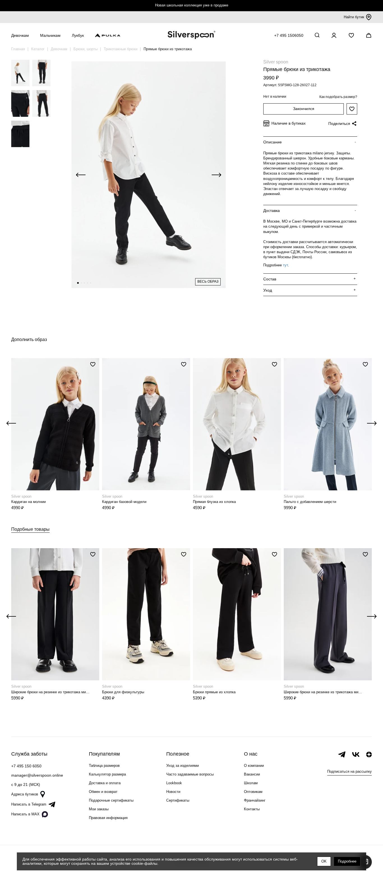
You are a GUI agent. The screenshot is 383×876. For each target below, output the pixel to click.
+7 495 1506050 (288, 35)
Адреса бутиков (24, 794)
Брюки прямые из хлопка (214, 692)
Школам (251, 783)
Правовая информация (108, 818)
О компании (254, 765)
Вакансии (252, 774)
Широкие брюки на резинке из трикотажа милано (51, 692)
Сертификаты (177, 800)
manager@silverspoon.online (37, 775)
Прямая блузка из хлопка (214, 502)
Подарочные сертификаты (111, 800)
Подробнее (347, 861)
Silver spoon (275, 62)
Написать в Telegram (28, 804)
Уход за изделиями (182, 765)
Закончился (303, 108)
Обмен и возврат (103, 792)
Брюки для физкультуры (123, 692)
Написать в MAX (25, 814)
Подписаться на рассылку (349, 771)
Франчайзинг (255, 800)
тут (285, 265)
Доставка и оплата (105, 783)
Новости (173, 792)
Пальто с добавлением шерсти (310, 502)
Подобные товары (30, 529)
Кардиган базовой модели (124, 502)
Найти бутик (354, 17)
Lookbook (174, 783)
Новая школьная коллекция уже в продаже (191, 5)
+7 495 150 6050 (26, 766)
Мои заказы (99, 809)
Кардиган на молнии (28, 502)
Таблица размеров (104, 765)
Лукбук (78, 35)
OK (324, 861)
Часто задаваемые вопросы (190, 774)
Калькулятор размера (107, 774)
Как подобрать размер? (338, 97)
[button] (78, 283)
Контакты (252, 809)
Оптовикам (253, 792)
